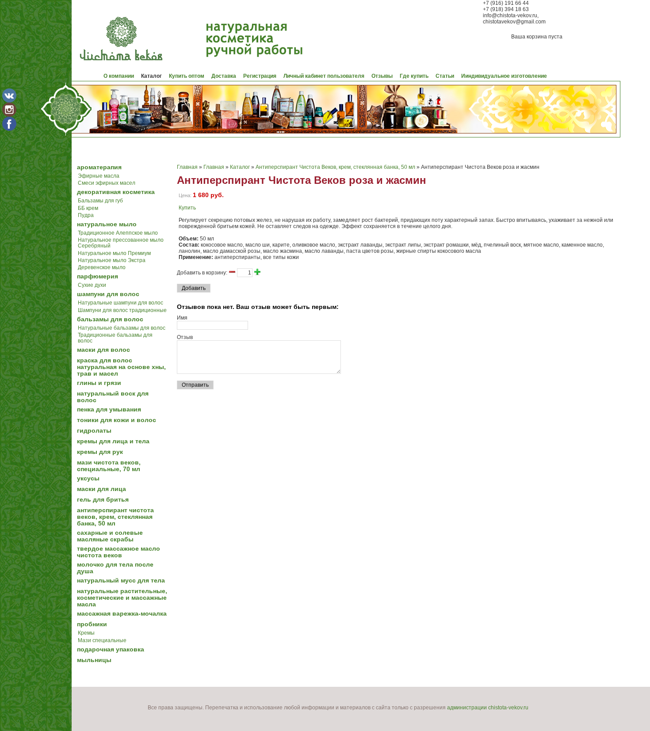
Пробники (92, 624)
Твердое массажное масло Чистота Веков (118, 552)
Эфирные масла (98, 176)
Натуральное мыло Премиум (114, 253)
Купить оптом (186, 76)
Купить (187, 208)
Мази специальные (102, 640)
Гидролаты (94, 430)
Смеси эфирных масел (106, 183)
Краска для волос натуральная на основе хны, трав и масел (121, 367)
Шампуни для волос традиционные (122, 310)
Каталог (151, 76)
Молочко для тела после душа (115, 568)
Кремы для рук (100, 452)
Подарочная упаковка (110, 649)
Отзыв (185, 337)
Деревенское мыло (102, 267)
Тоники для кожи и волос (116, 420)
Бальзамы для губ (100, 201)
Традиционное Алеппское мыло (118, 233)
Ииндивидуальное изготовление (504, 76)
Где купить (414, 76)
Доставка (223, 76)
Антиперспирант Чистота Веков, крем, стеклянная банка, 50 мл (115, 517)
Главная (187, 167)
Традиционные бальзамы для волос (115, 338)
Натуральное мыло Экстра (111, 260)
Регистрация (259, 76)
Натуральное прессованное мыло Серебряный (121, 243)
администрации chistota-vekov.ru (487, 707)
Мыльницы (94, 660)
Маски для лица (101, 489)
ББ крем (88, 208)
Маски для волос (103, 349)
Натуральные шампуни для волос (120, 303)
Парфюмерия (97, 276)
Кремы (86, 633)
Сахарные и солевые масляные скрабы (110, 536)
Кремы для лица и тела (113, 441)
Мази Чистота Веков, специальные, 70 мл (109, 465)
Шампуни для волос (108, 294)
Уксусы (88, 478)
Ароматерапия (99, 167)
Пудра (86, 215)
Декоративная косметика (116, 192)
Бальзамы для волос (110, 319)
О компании (118, 76)
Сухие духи (92, 285)
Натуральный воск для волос (113, 397)
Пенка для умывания (109, 409)
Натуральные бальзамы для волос (121, 328)
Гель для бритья (103, 499)
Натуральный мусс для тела (121, 580)
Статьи (445, 76)
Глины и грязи (99, 383)
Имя (182, 318)
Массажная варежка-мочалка (122, 613)
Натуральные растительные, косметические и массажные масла (122, 598)
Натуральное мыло (107, 224)
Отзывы (382, 76)
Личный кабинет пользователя (323, 76)
